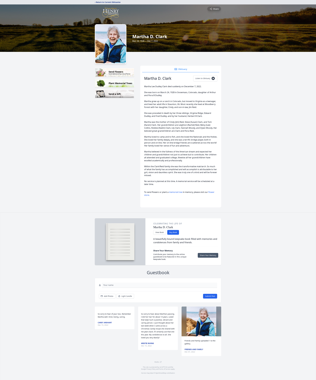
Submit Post (210, 296)
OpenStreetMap (160, 373)
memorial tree (175, 192)
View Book (159, 232)
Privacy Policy (151, 369)
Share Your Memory (208, 255)
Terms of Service (164, 369)
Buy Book (173, 232)
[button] (201, 321)
